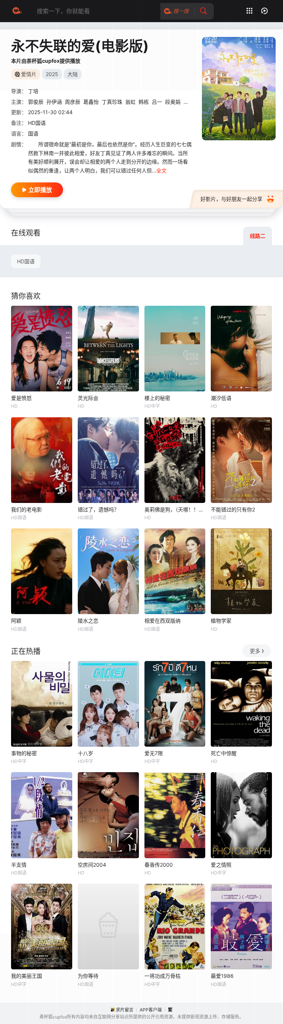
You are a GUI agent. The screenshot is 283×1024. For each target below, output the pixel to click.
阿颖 (16, 620)
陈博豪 (191, 102)
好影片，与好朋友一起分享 (231, 199)
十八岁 (85, 753)
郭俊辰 (35, 102)
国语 (33, 133)
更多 (255, 651)
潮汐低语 (221, 398)
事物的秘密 (24, 753)
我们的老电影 (26, 509)
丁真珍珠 (112, 102)
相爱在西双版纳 (162, 620)
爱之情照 (221, 865)
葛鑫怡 (91, 102)
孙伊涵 (54, 102)
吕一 (157, 102)
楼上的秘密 (157, 398)
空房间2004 (92, 865)
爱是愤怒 (21, 398)
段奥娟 (173, 102)
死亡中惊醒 (224, 753)
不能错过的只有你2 (233, 509)
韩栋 (144, 102)
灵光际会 (88, 398)
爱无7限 (153, 753)
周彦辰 (72, 102)
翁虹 (130, 102)
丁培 (33, 91)
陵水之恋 (88, 620)
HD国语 (26, 261)
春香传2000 (158, 865)
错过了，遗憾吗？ (98, 509)
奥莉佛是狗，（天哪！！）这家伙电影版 (175, 509)
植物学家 (221, 620)
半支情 (19, 865)
